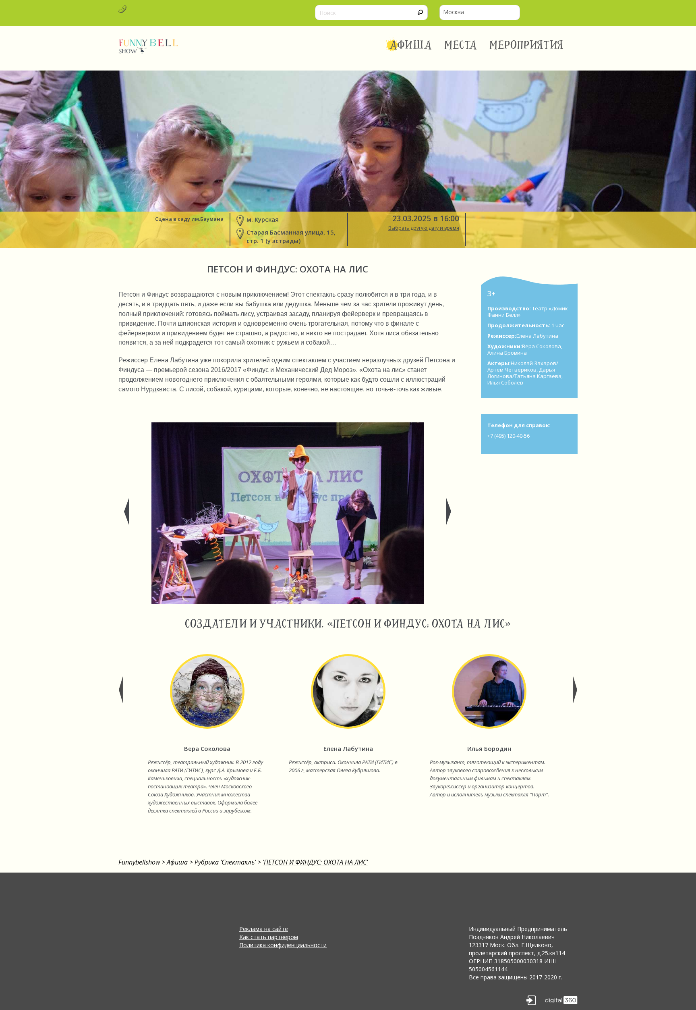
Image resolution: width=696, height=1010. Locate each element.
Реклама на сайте (263, 929)
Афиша (411, 45)
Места (461, 45)
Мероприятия (526, 45)
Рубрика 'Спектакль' (225, 862)
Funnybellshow (139, 862)
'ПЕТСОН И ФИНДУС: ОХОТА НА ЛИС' (315, 862)
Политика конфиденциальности (283, 945)
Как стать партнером (268, 937)
